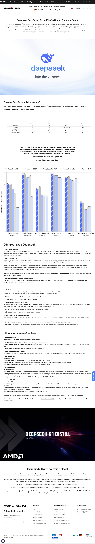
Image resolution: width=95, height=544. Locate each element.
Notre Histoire (37, 512)
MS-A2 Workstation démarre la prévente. (67, 2)
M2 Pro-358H (48, 7)
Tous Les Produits (59, 7)
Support (57, 10)
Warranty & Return (59, 517)
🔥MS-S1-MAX (38, 10)
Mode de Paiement (59, 509)
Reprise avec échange (39, 520)
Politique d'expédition (59, 515)
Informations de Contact (39, 523)
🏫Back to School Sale (35, 7)
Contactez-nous (37, 515)
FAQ (34, 509)
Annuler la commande (60, 512)
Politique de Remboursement (62, 523)
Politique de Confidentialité (61, 520)
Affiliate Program (37, 517)
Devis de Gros (49, 10)
